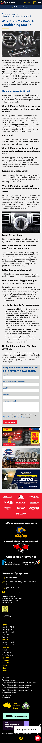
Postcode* (6, 394)
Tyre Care (5, 635)
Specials (5, 657)
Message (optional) (9, 401)
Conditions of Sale (26, 733)
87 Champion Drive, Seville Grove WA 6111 (21, 583)
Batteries (5, 650)
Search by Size (7, 630)
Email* (5, 388)
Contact (5, 660)
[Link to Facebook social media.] (21, 738)
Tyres (4, 624)
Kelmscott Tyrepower (22, 7)
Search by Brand (8, 632)
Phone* (14, 381)
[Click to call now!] (25, 2)
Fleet (4, 668)
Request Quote (10, 422)
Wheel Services (7, 655)
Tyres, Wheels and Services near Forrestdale (17, 685)
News (4, 671)
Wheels (5, 640)
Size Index (5, 678)
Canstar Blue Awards (9, 693)
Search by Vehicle (8, 627)
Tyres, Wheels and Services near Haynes (15, 688)
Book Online (7, 663)
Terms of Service (20, 417)
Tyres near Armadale (9, 680)
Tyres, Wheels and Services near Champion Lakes (19, 683)
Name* (5, 375)
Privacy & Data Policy (14, 733)
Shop (4, 665)
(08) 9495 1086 (12, 588)
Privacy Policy (7, 417)
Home (5, 14)
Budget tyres (6, 695)
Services (5, 647)
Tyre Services (6, 652)
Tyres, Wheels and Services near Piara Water (17, 690)
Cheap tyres (6, 698)
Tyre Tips (5, 637)
